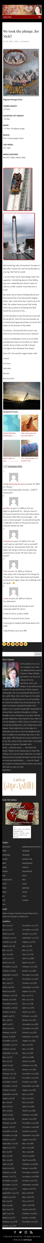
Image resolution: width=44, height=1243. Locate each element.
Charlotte (7, 541)
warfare (25, 900)
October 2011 (27, 1032)
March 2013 (26, 962)
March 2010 (27, 1110)
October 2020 (7, 942)
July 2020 (6, 950)
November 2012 (28, 979)
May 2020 (6, 954)
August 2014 (7, 1197)
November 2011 (28, 1028)
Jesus (4, 892)
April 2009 (26, 1156)
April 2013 (26, 958)
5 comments (24, 41)
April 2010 (26, 1106)
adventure (6, 846)
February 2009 (28, 1164)
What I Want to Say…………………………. (11, 459)
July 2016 (5, 1102)
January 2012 (27, 1020)
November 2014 (8, 1184)
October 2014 (7, 1189)
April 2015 (6, 1164)
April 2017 (6, 1065)
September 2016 (8, 1094)
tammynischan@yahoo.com (25, 763)
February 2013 (28, 966)
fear (3, 875)
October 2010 (27, 1082)
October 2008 (27, 1180)
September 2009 (29, 1135)
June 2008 (26, 1197)
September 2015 (8, 1143)
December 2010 (28, 1073)
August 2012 (27, 991)
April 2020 (6, 958)
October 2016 (7, 1090)
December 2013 (28, 925)
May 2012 (26, 1003)
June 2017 (6, 1057)
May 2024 (6, 925)
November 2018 (8, 1008)
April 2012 (26, 1008)
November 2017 (8, 1045)
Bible (4, 850)
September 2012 (28, 987)
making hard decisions (31, 846)
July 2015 (5, 1152)
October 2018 (7, 1012)
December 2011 (28, 1024)
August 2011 (27, 1040)
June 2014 (6, 1205)
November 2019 (8, 966)
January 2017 (7, 1078)
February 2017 (8, 1073)
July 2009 (26, 1143)
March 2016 (7, 1119)
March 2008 (27, 1209)
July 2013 (25, 946)
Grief (4, 883)
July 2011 (25, 1045)
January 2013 (27, 971)
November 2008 (28, 1176)
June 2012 (26, 999)
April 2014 (6, 1213)
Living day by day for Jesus (14, 484)
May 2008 (26, 1201)
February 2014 (8, 1221)
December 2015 (8, 1131)
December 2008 (28, 1172)
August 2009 (27, 1139)
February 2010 (28, 1115)
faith (4, 863)
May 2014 (6, 1209)
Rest (24, 879)
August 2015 (7, 1147)
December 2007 (28, 1221)
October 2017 (7, 1049)
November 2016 (8, 1086)
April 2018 (6, 1024)
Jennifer (6, 508)
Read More (6, 770)
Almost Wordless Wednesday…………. (10, 434)
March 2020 (7, 962)
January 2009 (27, 1168)
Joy (3, 896)
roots (24, 883)
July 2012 (25, 995)
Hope (4, 888)
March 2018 (7, 1028)
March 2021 (7, 934)
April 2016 (6, 1115)
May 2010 (26, 1102)
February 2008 (28, 1213)
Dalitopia (27, 1240)
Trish (5, 571)
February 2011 (27, 1065)
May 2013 (26, 954)
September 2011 (28, 1036)
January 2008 (27, 1217)
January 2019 (7, 999)
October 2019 (7, 971)
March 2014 (7, 1217)
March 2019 (7, 991)
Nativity (25, 867)
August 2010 (27, 1090)
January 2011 (27, 1069)
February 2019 (8, 995)
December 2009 (28, 1123)
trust (24, 896)
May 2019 (6, 983)
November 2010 (28, 1078)
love (4, 904)
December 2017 (8, 1040)
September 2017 (8, 1053)
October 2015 (7, 1139)
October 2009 (27, 1131)
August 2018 (7, 1016)
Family (5, 871)
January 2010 (27, 1119)
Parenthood (27, 871)
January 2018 (7, 1036)
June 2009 (26, 1147)
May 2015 (6, 1160)
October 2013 (27, 934)
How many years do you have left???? (28, 434)
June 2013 (26, 950)
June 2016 (6, 1106)
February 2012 (28, 1016)
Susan (5, 598)
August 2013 (27, 942)
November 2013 (28, 929)
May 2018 (6, 1020)
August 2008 (27, 1189)
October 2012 (27, 983)
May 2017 (6, 1061)
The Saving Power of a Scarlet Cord (29, 459)
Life (3, 900)
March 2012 (26, 1012)
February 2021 (8, 938)
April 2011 (26, 1057)
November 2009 (28, 1127)
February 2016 (8, 1123)
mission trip (27, 859)
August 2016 (7, 1098)
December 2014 (8, 1180)
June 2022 (6, 929)
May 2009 (26, 1152)
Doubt (4, 859)
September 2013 (28, 938)
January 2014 (7, 1226)
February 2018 (8, 1032)
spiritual (25, 888)
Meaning (25, 855)
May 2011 (25, 1053)
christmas (6, 855)
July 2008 (26, 1193)
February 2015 (8, 1172)
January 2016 (7, 1127)
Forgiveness (7, 879)
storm (24, 892)
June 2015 (6, 1156)
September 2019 (8, 975)
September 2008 (29, 1184)
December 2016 (8, 1082)
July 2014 (5, 1201)
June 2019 (6, 979)
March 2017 (6, 1069)
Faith (16, 41)
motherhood (27, 863)
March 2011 (26, 1061)
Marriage (26, 850)
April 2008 (26, 1205)
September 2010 (28, 1086)
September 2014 (8, 1193)
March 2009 (27, 1160)
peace (24, 875)
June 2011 (26, 1049)
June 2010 (26, 1098)
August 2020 (7, 946)
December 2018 (8, 1003)
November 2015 (8, 1135)
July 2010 (26, 1094)
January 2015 (7, 1176)
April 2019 (6, 987)
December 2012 (28, 975)
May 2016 (6, 1110)
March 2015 (6, 1168)
